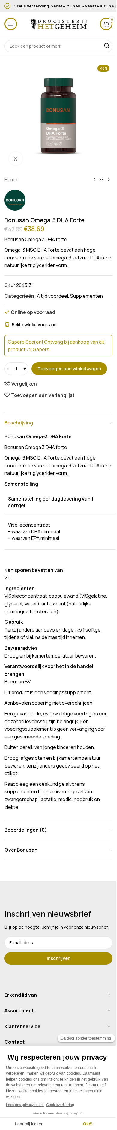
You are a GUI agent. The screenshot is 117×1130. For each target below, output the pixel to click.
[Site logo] (58, 23)
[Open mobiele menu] (11, 24)
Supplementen (86, 296)
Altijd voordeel (52, 296)
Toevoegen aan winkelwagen (69, 368)
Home (10, 179)
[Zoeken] (106, 46)
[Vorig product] (94, 179)
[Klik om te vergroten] (15, 158)
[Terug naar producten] (101, 179)
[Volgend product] (108, 179)
